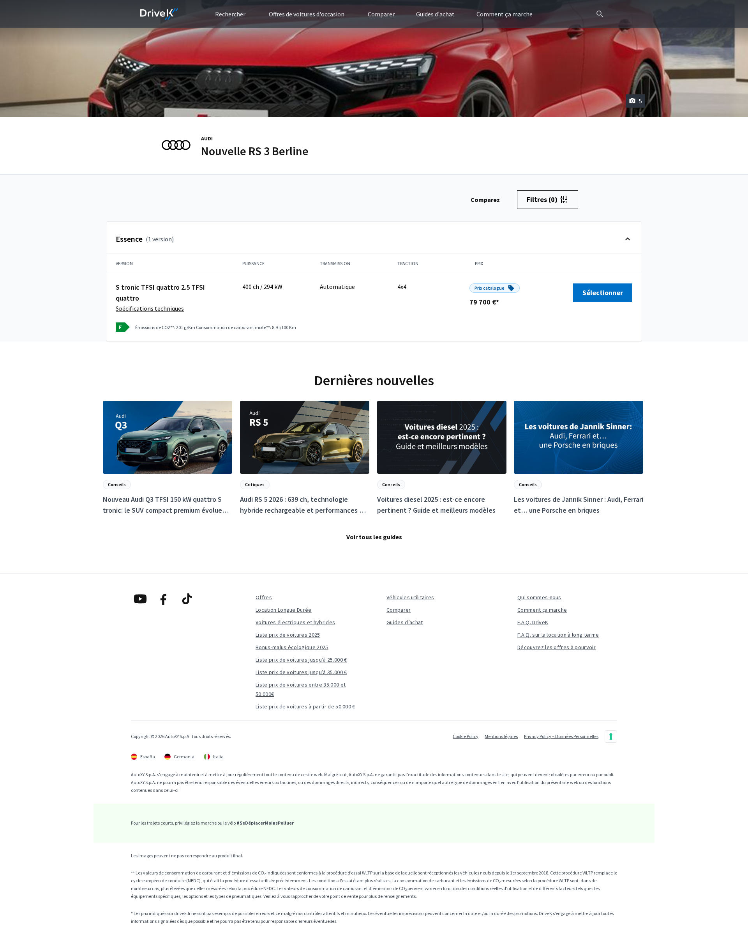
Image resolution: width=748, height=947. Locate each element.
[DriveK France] (159, 14)
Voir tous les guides (374, 537)
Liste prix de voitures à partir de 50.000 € (305, 706)
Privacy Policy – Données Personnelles (561, 736)
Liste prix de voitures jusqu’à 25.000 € (301, 659)
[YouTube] (140, 598)
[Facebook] (163, 598)
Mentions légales (501, 736)
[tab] (485, 200)
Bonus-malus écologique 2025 (292, 647)
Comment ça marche (542, 609)
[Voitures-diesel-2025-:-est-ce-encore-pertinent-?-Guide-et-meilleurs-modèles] (441, 458)
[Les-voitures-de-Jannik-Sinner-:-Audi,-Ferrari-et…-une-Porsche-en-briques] (578, 458)
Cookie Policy (465, 736)
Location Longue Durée (284, 609)
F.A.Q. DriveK (532, 622)
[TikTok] (187, 598)
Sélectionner (602, 292)
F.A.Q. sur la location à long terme (558, 634)
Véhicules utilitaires (410, 597)
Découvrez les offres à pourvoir (556, 647)
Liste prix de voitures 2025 (288, 634)
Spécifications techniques (150, 308)
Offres (264, 597)
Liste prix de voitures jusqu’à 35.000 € (301, 672)
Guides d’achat (404, 622)
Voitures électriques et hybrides (295, 622)
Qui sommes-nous (539, 597)
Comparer (398, 609)
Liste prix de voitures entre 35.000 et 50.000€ (301, 689)
